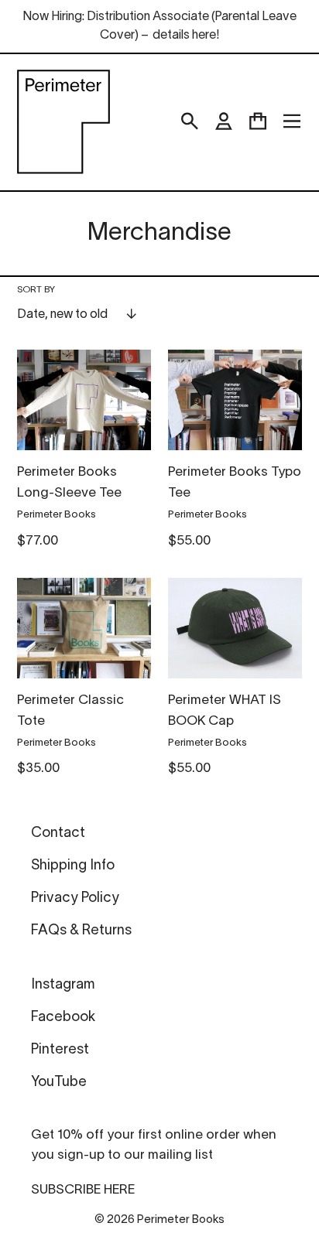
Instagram (62, 985)
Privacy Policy (75, 898)
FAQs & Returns (81, 931)
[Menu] (292, 121)
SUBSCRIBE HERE (83, 1190)
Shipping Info (73, 866)
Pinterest (60, 1050)
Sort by (36, 289)
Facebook (63, 1017)
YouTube (59, 1082)
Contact (58, 833)
